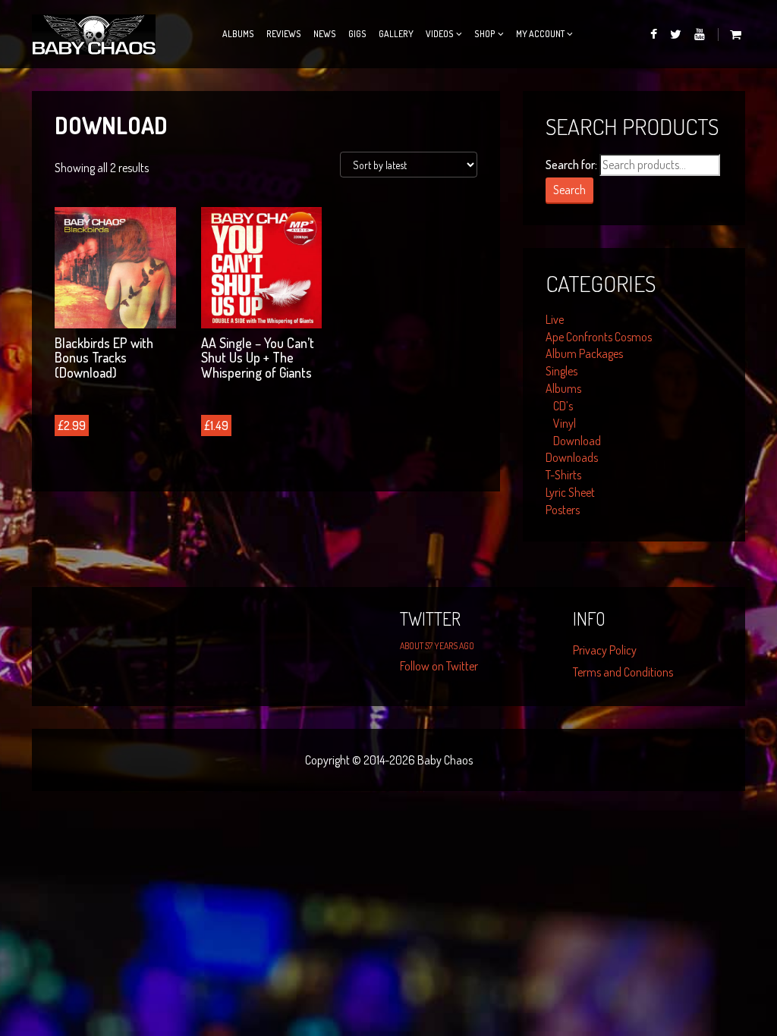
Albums (238, 33)
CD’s (563, 405)
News (324, 33)
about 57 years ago (437, 645)
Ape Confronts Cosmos (599, 336)
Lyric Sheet (570, 492)
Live (555, 319)
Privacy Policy (605, 650)
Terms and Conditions (623, 672)
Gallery (396, 33)
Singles (561, 370)
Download (577, 440)
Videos (440, 33)
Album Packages (584, 353)
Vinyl (564, 423)
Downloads (572, 457)
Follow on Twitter (439, 665)
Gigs (357, 33)
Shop (484, 33)
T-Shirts (563, 474)
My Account (540, 33)
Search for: (571, 164)
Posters (563, 509)
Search (569, 189)
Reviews (283, 33)
